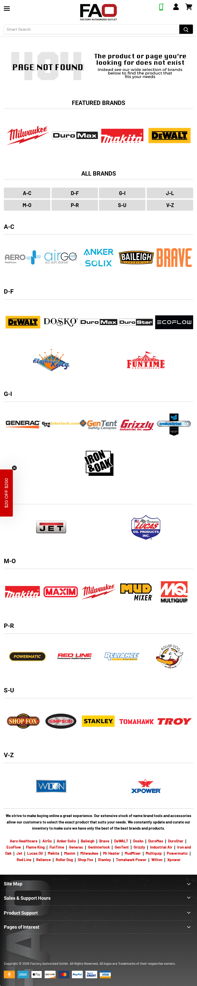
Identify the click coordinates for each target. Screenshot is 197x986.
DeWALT (121, 841)
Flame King (35, 847)
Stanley (104, 859)
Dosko (138, 841)
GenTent (122, 847)
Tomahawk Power (131, 859)
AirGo (47, 841)
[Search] (186, 29)
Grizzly (139, 847)
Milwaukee (89, 853)
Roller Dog (64, 859)
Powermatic (177, 853)
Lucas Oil (35, 853)
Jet (19, 853)
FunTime (57, 847)
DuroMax (155, 841)
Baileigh (87, 841)
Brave (104, 841)
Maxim (69, 853)
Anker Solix (66, 841)
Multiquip (154, 853)
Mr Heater (111, 853)
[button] (6, 493)
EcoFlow (13, 847)
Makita (53, 853)
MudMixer (133, 853)
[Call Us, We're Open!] (161, 9)
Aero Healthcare (23, 841)
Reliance (43, 859)
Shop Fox (85, 859)
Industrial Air (161, 847)
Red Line (24, 859)
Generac (76, 847)
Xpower (174, 859)
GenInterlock (99, 847)
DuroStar (175, 841)
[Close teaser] (14, 467)
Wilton (156, 859)
